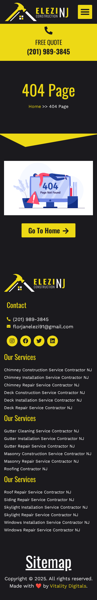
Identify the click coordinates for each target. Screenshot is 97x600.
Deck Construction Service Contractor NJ (44, 392)
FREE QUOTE (48, 42)
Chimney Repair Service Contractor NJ (41, 385)
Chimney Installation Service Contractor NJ (46, 377)
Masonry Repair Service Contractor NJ (41, 461)
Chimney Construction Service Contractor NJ (48, 369)
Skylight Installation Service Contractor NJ (46, 507)
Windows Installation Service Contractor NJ (46, 522)
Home (35, 106)
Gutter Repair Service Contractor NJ (39, 446)
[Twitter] (39, 341)
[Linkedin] (52, 341)
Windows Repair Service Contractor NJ (42, 530)
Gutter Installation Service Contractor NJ (44, 438)
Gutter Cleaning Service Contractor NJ (41, 431)
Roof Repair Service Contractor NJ (37, 492)
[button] (85, 12)
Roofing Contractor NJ (25, 468)
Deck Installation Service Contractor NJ (43, 400)
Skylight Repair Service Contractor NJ (41, 514)
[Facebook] (25, 341)
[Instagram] (12, 341)
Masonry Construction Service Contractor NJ (47, 453)
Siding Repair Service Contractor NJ (39, 499)
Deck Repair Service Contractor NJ (38, 407)
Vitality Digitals (68, 586)
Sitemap (48, 561)
